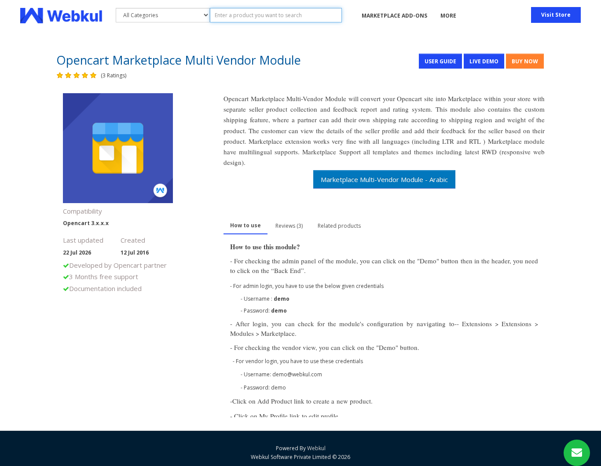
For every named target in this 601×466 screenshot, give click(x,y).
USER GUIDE (440, 61)
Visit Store (556, 14)
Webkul (316, 448)
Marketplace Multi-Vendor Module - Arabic (384, 179)
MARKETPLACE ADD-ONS (394, 15)
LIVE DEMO (483, 61)
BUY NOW (525, 61)
